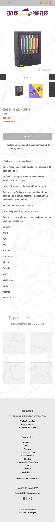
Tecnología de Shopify (27, 512)
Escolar (26, 442)
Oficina (26, 445)
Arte (27, 465)
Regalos (27, 459)
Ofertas (27, 475)
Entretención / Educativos (27, 462)
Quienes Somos (27, 424)
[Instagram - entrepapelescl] (30, 498)
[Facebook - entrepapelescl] (25, 498)
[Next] (52, 77)
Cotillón (27, 468)
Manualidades (26, 455)
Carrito (46, 3)
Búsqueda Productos (27, 427)
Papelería (27, 449)
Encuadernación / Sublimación (27, 478)
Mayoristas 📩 (27, 472)
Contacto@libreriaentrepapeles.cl (27, 493)
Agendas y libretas (27, 452)
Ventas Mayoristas (27, 421)
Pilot (5, 113)
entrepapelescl (30, 509)
